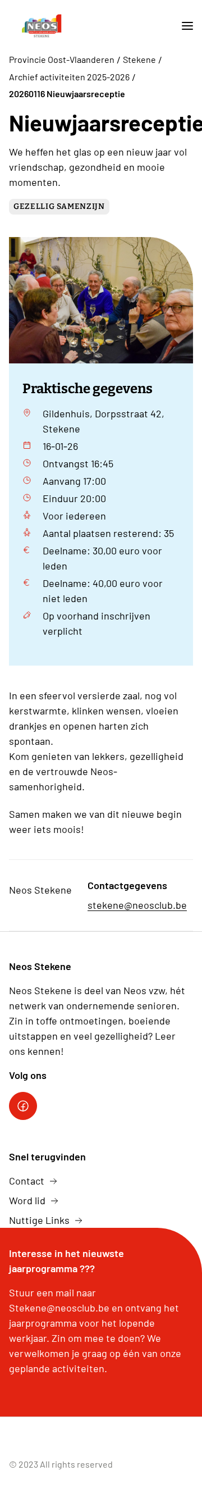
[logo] (41, 26)
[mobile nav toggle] (183, 26)
